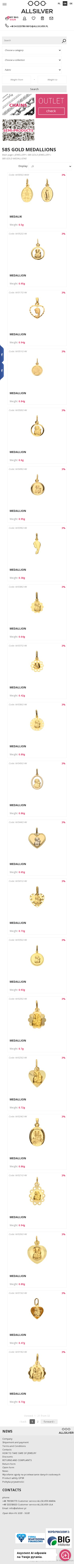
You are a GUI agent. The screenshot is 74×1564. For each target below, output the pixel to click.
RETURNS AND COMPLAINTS (17, 1460)
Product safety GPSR (13, 1478)
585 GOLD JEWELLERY (39, 154)
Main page (7, 154)
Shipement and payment (15, 1442)
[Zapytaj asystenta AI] (65, 1555)
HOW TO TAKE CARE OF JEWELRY (19, 1453)
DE (71, 3)
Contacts (6, 1449)
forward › (49, 1421)
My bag (14, 18)
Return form (9, 1463)
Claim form (8, 1467)
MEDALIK (16, 216)
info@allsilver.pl (37, 26)
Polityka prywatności (13, 1481)
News (5, 1470)
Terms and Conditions (14, 1446)
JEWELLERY (20, 154)
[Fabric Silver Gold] (35, 70)
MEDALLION (18, 275)
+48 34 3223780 (17, 26)
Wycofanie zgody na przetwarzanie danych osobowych (31, 1474)
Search (34, 89)
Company (7, 1438)
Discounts (7, 1456)
